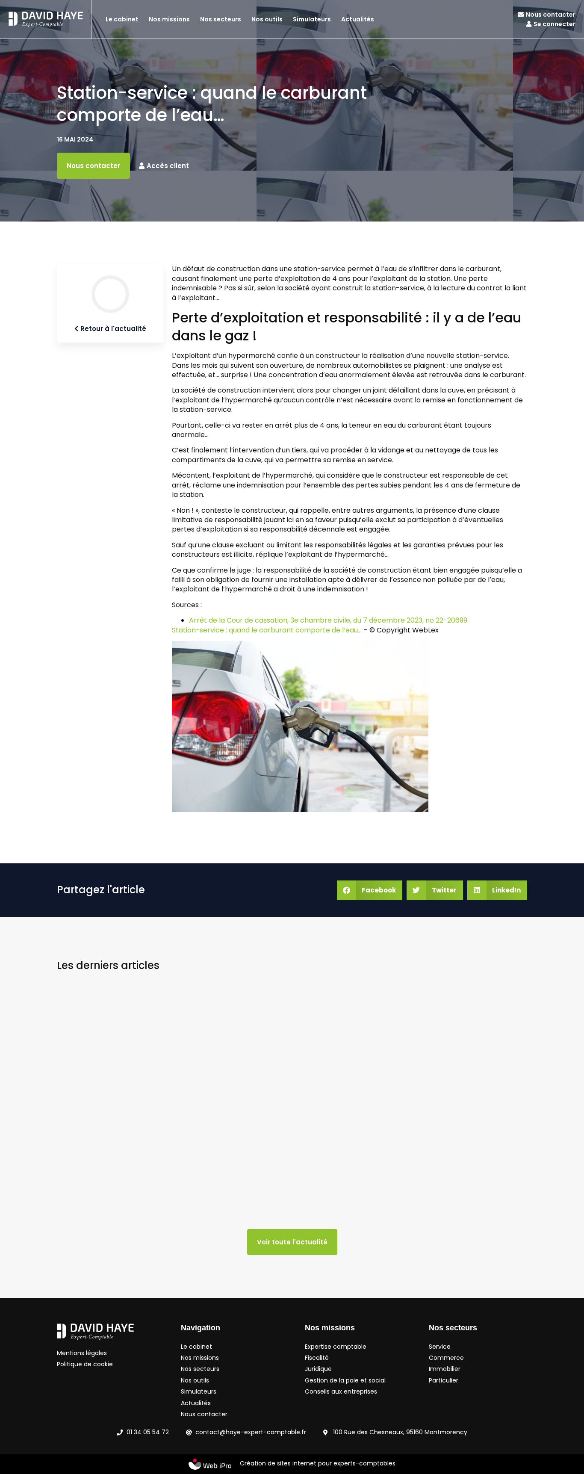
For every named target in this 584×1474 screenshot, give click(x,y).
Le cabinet (122, 19)
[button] (370, 890)
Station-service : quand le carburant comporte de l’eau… (267, 630)
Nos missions (169, 19)
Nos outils (267, 19)
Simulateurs (312, 19)
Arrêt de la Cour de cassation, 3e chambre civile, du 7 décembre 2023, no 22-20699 (328, 620)
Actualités (357, 19)
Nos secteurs (220, 19)
